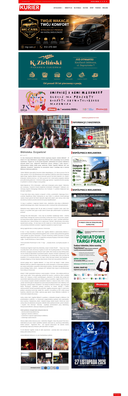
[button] (58, 8)
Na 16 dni (96, 117)
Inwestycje (68, 8)
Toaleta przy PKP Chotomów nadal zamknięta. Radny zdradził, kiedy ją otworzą (58, 1)
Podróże (98, 8)
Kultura (85, 8)
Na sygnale (77, 8)
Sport (92, 8)
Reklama (105, 8)
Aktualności (58, 8)
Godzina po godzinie (87, 117)
